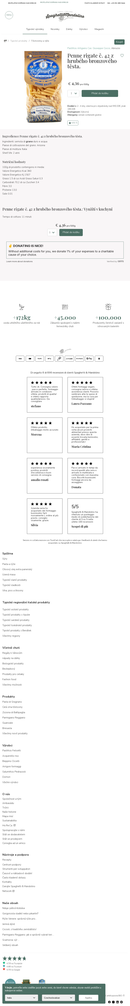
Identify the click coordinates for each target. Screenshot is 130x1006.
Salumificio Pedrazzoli (14, 771)
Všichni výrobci (10, 782)
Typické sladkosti (11, 585)
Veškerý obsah (10, 945)
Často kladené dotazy (14, 877)
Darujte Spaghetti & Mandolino (18, 886)
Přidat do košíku (99, 93)
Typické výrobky (35, 29)
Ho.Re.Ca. (7, 825)
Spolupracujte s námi (13, 830)
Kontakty (7, 881)
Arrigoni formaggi (11, 766)
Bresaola (7, 728)
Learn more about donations (19, 261)
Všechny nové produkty (15, 733)
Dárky (69, 29)
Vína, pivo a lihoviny (12, 590)
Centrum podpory (11, 864)
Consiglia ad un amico (13, 843)
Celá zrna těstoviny (12, 707)
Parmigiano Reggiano (13, 717)
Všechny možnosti (12, 684)
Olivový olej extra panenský (17, 569)
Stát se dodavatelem (13, 834)
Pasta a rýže (8, 564)
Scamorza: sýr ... (10, 939)
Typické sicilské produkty (15, 609)
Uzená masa (8, 574)
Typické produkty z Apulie (16, 614)
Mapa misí (7, 816)
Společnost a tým (11, 798)
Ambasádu (8, 803)
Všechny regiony (11, 635)
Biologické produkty (13, 663)
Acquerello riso (10, 755)
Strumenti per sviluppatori (16, 869)
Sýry (4, 558)
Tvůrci (5, 807)
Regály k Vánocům (12, 653)
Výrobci (83, 29)
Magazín (99, 29)
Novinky (55, 29)
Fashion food (9, 679)
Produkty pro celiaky (13, 674)
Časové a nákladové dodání (17, 873)
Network (7, 891)
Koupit (119, 41)
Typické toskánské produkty (17, 625)
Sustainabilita (9, 820)
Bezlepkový (8, 668)
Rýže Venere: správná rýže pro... (19, 918)
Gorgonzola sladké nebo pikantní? (20, 913)
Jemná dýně (8, 924)
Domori (6, 776)
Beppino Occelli (10, 761)
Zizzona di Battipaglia (13, 712)
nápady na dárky (11, 658)
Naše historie (9, 811)
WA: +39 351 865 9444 (116, 3)
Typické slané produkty (14, 579)
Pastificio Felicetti (11, 750)
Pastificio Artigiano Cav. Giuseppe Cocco (88, 48)
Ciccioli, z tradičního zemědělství (19, 929)
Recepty (6, 859)
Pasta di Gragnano (12, 701)
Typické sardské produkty (15, 620)
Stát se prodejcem (12, 838)
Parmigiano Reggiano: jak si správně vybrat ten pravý (28, 934)
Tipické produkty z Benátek (16, 630)
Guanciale (7, 722)
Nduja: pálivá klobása (13, 908)
